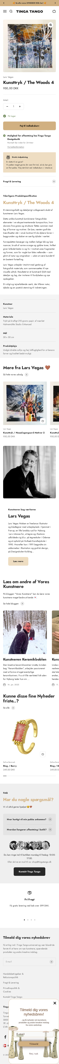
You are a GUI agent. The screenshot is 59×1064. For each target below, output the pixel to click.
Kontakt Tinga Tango (29, 871)
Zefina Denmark (9, 762)
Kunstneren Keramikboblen (24, 659)
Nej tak (33, 1053)
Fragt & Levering (11, 982)
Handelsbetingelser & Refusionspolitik (13, 975)
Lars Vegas (8, 77)
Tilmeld (33, 1044)
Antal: (5, 100)
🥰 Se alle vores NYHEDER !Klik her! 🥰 (29, 3)
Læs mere (18, 561)
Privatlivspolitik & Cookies (11, 990)
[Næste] (55, 3)
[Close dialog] (54, 1003)
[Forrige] (3, 3)
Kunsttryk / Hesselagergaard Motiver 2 (24, 432)
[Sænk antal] (7, 106)
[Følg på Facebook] (5, 1037)
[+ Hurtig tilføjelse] (43, 421)
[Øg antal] (20, 106)
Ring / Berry (10, 765)
